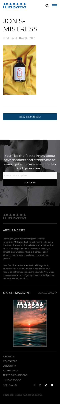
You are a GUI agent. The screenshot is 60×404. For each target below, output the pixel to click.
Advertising (10, 370)
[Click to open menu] (54, 6)
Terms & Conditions (15, 375)
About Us (9, 356)
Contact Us (10, 361)
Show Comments (30, 117)
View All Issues (46, 293)
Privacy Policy (12, 380)
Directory (9, 366)
